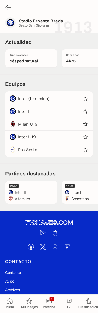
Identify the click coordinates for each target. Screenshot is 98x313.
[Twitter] (43, 247)
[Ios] (55, 233)
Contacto (13, 272)
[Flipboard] (67, 247)
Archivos (12, 290)
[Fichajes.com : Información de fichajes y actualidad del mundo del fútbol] (49, 223)
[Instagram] (55, 247)
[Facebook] (31, 247)
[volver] (8, 7)
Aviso (9, 281)
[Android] (43, 233)
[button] (85, 98)
